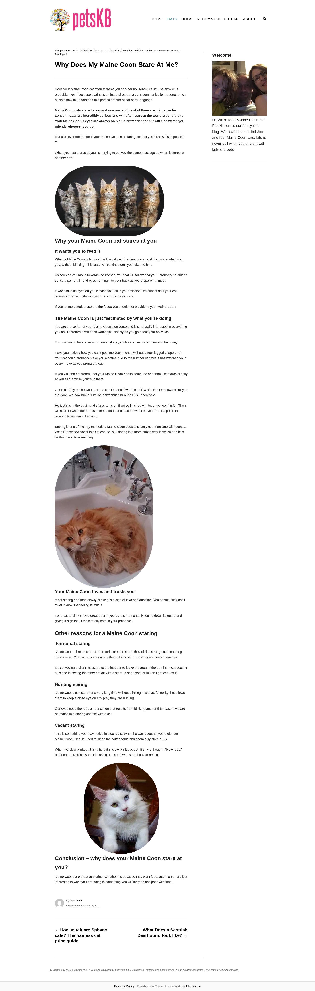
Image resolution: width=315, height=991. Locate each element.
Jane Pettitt (76, 900)
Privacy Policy (124, 986)
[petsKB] (87, 19)
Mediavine (193, 986)
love (129, 600)
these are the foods (98, 307)
